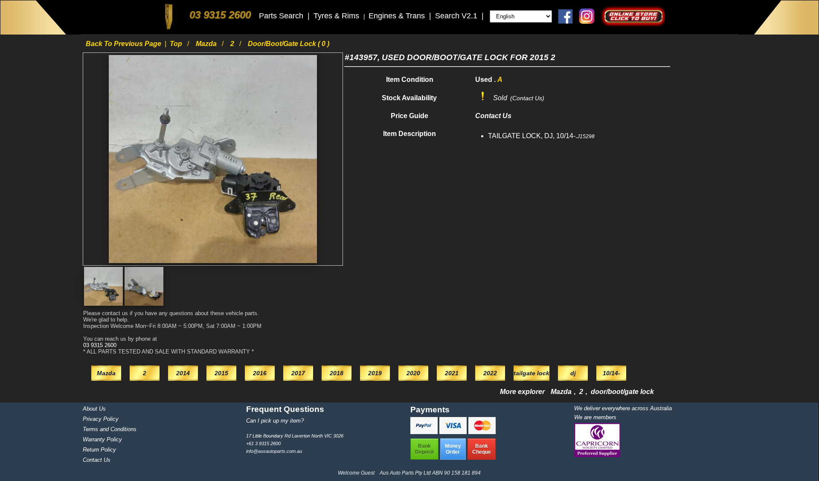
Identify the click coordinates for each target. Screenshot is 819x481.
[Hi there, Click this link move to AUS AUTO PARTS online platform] (633, 24)
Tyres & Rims (337, 16)
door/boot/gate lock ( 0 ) (288, 43)
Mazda (207, 43)
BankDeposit (424, 449)
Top (177, 43)
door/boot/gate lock (622, 391)
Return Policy (99, 449)
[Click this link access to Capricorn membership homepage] (597, 455)
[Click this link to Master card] (482, 431)
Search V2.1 (457, 16)
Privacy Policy (101, 419)
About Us (94, 409)
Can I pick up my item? (275, 420)
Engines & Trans (398, 16)
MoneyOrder (453, 449)
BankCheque (481, 449)
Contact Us (96, 460)
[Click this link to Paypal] (424, 431)
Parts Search (282, 16)
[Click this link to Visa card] (453, 431)
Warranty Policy (102, 439)
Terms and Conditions (109, 429)
